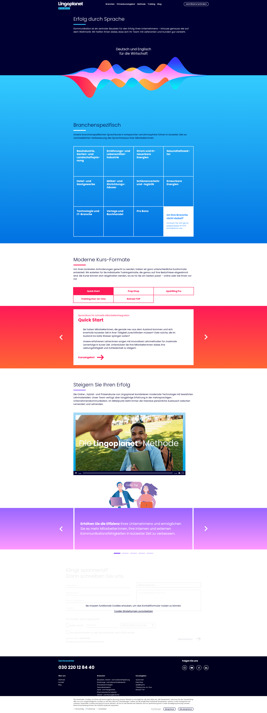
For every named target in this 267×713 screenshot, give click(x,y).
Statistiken (103, 709)
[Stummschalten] (179, 473)
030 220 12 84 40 (76, 667)
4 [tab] (141, 553)
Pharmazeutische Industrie (107, 692)
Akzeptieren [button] (169, 709)
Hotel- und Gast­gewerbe (106, 690)
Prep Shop (139, 682)
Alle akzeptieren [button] (186, 709)
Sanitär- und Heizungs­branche (108, 695)
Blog (159, 4)
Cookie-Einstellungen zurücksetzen (133, 611)
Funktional (91, 709)
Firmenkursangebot (126, 4)
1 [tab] (117, 553)
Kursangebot (86, 357)
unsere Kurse (173, 225)
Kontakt (61, 682)
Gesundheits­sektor (104, 687)
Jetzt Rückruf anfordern (196, 4)
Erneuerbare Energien (105, 685)
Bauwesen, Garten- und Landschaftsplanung (113, 680)
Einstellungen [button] (156, 709)
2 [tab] (125, 553)
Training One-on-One (144, 687)
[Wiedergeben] (76, 473)
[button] (129, 444)
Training (151, 4)
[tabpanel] (133, 528)
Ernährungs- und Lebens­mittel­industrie (111, 682)
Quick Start (140, 680)
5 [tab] (150, 553)
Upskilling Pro (140, 685)
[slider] (128, 473)
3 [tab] (133, 553)
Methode (141, 4)
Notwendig (80, 709)
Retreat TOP (140, 690)
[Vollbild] (183, 473)
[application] (129, 444)
